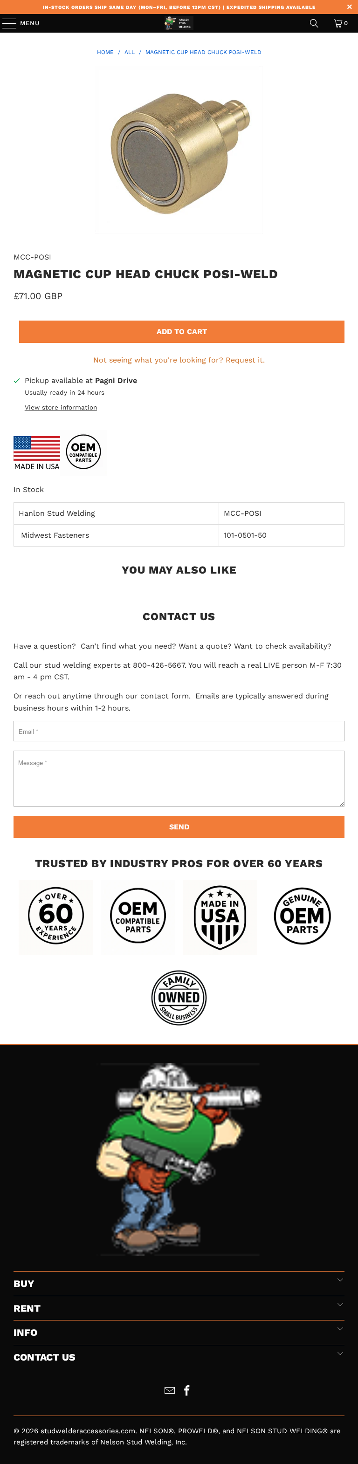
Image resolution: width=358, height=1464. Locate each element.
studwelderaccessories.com (88, 1431)
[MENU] (5, 23)
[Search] (314, 23)
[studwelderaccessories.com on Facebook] (187, 1391)
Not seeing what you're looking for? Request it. (179, 360)
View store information (61, 407)
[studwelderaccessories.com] (179, 23)
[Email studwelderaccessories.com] (170, 1391)
